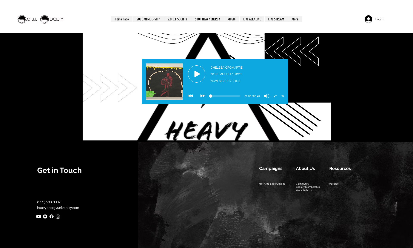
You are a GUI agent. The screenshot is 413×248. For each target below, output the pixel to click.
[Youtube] (38, 216)
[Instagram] (58, 216)
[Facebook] (51, 216)
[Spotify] (45, 216)
